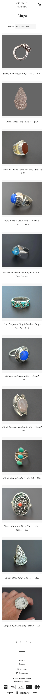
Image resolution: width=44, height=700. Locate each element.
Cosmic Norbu (22, 5)
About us (22, 660)
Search (22, 664)
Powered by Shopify (22, 682)
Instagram (23, 673)
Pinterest (23, 669)
